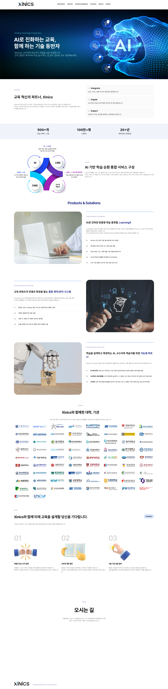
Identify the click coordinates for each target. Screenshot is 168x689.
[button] (61, 4)
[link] (149, 516)
